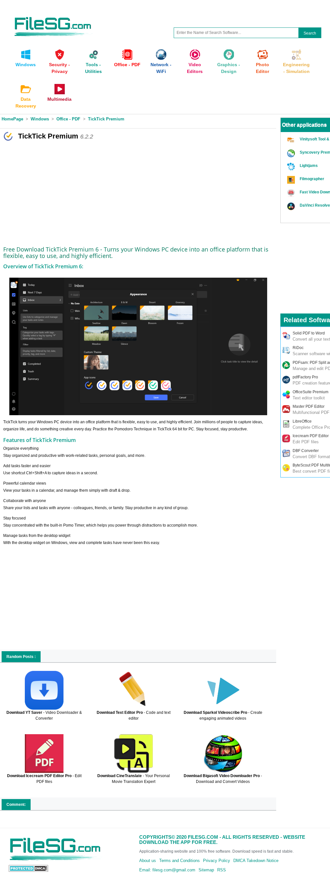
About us (147, 860)
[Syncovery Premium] (292, 153)
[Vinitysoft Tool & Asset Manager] (292, 140)
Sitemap (206, 870)
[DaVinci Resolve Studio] (292, 206)
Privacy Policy (216, 860)
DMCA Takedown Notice (255, 860)
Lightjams (309, 165)
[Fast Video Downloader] (292, 193)
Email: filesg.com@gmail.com (167, 870)
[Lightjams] (292, 167)
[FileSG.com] (53, 16)
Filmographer (312, 179)
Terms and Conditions (179, 860)
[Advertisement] (138, 191)
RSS (221, 870)
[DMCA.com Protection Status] (28, 868)
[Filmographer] (292, 180)
